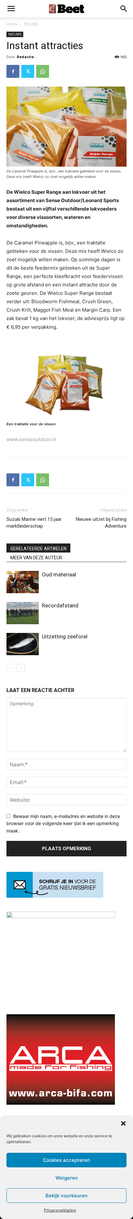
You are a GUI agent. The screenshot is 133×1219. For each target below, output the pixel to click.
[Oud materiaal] (22, 582)
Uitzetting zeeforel (64, 636)
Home (12, 24)
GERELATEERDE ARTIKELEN (38, 548)
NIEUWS (31, 24)
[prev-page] (10, 668)
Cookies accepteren (66, 1160)
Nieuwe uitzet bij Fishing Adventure (101, 522)
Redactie (25, 56)
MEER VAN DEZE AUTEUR (36, 557)
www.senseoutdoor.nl (31, 439)
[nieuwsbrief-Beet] (54, 896)
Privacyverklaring (60, 1210)
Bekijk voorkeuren (66, 1196)
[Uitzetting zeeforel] (22, 644)
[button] (123, 1123)
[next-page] (21, 668)
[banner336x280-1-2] (60, 1103)
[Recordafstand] (22, 613)
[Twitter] (27, 71)
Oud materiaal (59, 574)
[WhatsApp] (42, 71)
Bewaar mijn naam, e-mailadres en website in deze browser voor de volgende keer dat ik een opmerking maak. (63, 823)
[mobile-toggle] (11, 8)
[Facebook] (12, 71)
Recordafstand (60, 605)
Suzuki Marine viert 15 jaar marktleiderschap (34, 522)
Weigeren (67, 1178)
